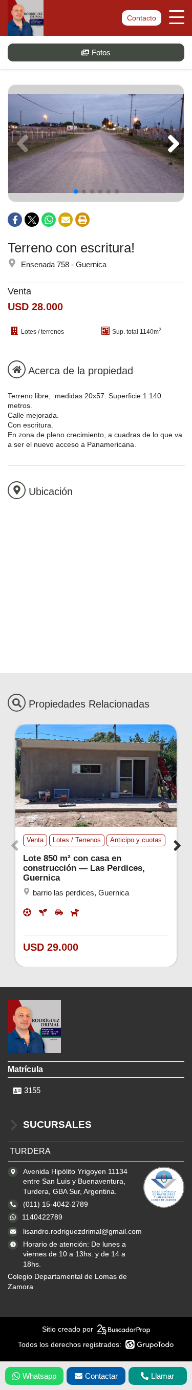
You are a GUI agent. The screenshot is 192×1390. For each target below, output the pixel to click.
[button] (172, 143)
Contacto (141, 18)
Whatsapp (39, 1376)
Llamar (162, 1376)
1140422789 (42, 1217)
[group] (96, 143)
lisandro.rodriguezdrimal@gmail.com (82, 1231)
